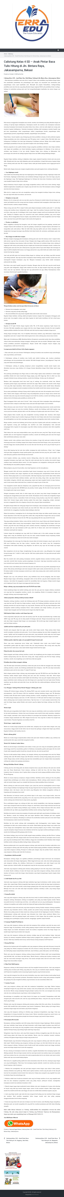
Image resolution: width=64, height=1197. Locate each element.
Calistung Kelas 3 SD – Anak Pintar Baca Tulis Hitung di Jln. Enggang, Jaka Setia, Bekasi (17, 1140)
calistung (38, 255)
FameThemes (35, 1194)
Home (5, 53)
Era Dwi (21, 74)
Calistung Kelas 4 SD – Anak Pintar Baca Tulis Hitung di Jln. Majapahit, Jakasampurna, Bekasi (46, 1140)
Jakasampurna (14, 1131)
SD (11, 326)
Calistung (10, 53)
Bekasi (19, 1129)
